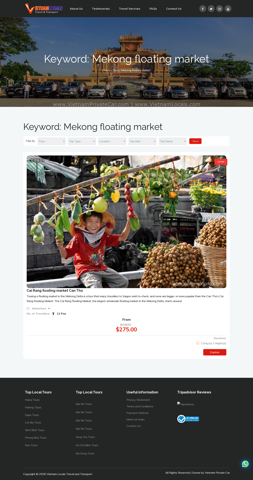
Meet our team (135, 419)
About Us (76, 8)
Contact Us (174, 8)
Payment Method (137, 413)
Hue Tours (31, 445)
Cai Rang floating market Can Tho (55, 290)
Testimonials (101, 8)
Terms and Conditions (139, 406)
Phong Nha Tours (35, 437)
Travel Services (129, 8)
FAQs (153, 8)
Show (195, 141)
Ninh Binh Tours (34, 430)
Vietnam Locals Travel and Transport (69, 474)
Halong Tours (33, 407)
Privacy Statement (138, 399)
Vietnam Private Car (217, 472)
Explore (214, 352)
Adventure (39, 308)
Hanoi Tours (32, 399)
